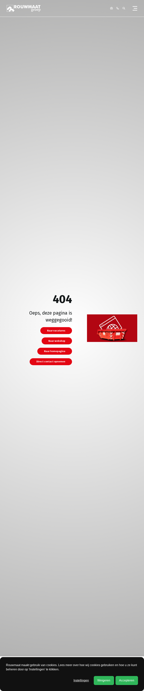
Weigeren (103, 680)
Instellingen (81, 680)
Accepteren (126, 680)
